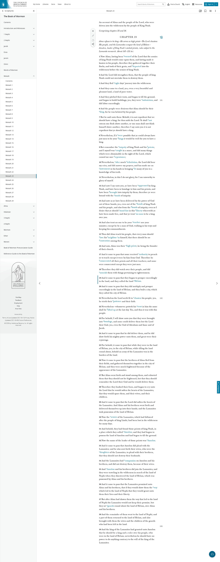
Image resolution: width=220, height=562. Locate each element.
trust (139, 306)
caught (119, 150)
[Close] (93, 31)
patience (117, 301)
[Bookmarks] (205, 10)
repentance (120, 157)
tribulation (132, 162)
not (150, 120)
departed (137, 66)
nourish (103, 272)
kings (120, 138)
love (102, 237)
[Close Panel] (34, 11)
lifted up (112, 309)
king (102, 112)
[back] (3, 11)
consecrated (105, 261)
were (120, 135)
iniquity (122, 147)
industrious (147, 100)
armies (114, 417)
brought (113, 192)
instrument (105, 168)
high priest (131, 246)
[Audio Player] (212, 554)
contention (105, 240)
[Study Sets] (200, 10)
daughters (104, 452)
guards (110, 506)
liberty (139, 210)
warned (127, 56)
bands (117, 195)
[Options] (215, 10)
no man (139, 214)
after (118, 162)
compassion (130, 460)
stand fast (124, 210)
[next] (216, 283)
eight (117, 83)
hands (140, 204)
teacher (136, 222)
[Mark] (93, 36)
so (135, 168)
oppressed (143, 185)
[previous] (40, 283)
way (155, 487)
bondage (108, 321)
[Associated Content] (161, 37)
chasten (137, 298)
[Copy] (93, 40)
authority (143, 254)
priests (151, 147)
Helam (138, 281)
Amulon (128, 432)
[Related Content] (210, 10)
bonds (134, 207)
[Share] (93, 44)
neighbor (112, 237)
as (119, 237)
